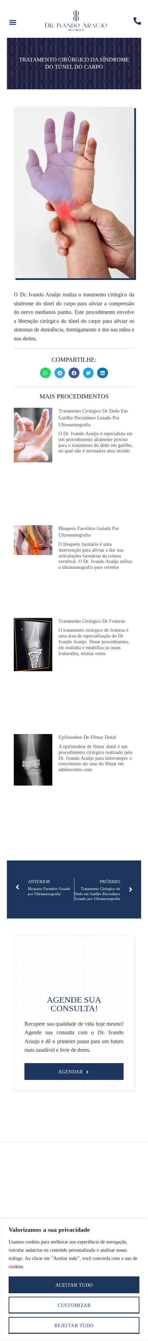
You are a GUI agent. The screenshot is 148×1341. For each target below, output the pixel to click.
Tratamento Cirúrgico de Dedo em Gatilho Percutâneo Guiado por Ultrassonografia (93, 417)
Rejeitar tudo (74, 1325)
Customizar (74, 1305)
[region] (74, 1279)
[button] (12, 22)
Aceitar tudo (74, 1285)
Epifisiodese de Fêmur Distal (87, 737)
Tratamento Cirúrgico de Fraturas (92, 621)
